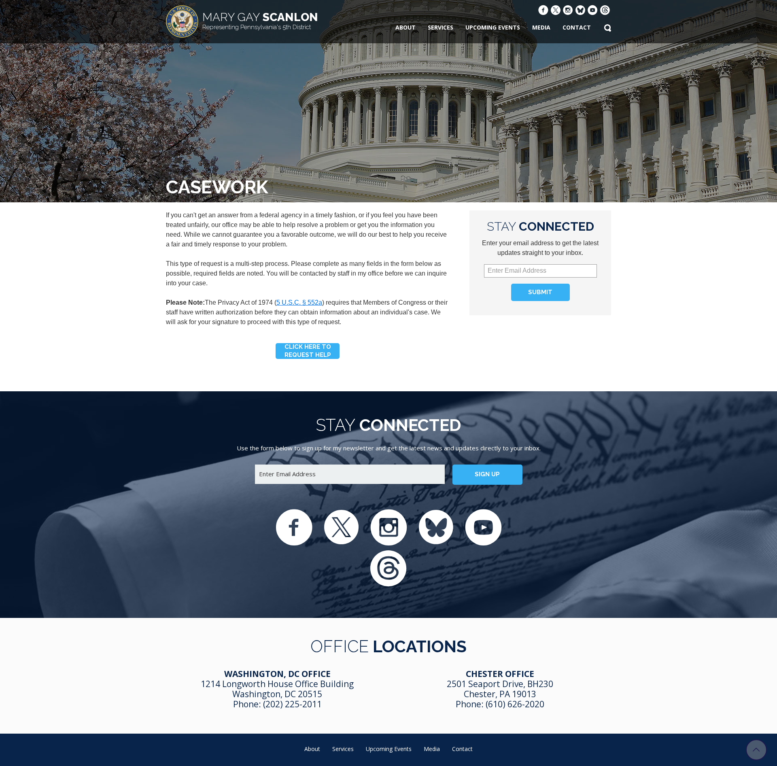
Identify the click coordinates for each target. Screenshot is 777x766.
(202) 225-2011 (292, 704)
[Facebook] (543, 11)
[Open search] (607, 28)
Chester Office (500, 673)
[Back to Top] (756, 749)
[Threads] (605, 11)
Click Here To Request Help (307, 351)
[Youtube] (593, 11)
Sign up (487, 474)
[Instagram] (568, 11)
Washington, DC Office (277, 673)
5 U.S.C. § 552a (299, 302)
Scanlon (260, 21)
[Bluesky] (580, 11)
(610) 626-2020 (515, 704)
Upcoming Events (492, 27)
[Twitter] (555, 11)
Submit (540, 292)
